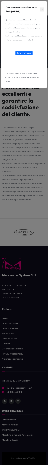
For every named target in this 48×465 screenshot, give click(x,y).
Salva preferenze (24, 53)
